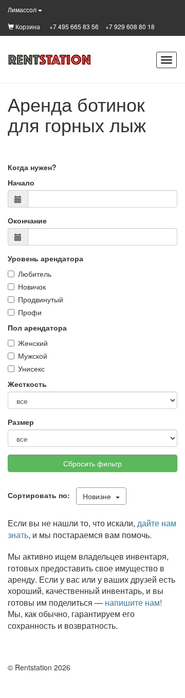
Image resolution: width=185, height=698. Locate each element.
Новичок (32, 286)
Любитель (34, 274)
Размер (21, 422)
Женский (33, 343)
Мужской (32, 356)
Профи (30, 312)
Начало (21, 182)
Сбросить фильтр (92, 463)
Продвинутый (40, 299)
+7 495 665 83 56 (74, 26)
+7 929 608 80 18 (130, 26)
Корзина (27, 26)
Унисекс (31, 368)
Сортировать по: (41, 495)
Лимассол (23, 9)
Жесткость (27, 384)
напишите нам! (133, 602)
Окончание (27, 220)
